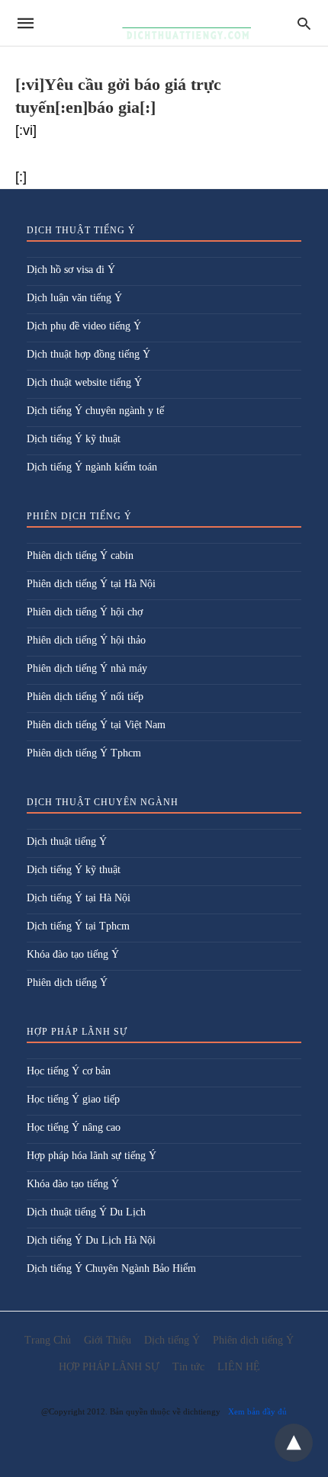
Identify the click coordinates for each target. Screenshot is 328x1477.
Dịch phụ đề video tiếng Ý (84, 326)
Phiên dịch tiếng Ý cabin (80, 555)
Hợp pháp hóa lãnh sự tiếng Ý (91, 1155)
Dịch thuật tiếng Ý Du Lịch (86, 1212)
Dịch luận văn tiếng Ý (74, 297)
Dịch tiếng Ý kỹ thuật (74, 439)
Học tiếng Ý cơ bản (69, 1071)
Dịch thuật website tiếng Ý (84, 382)
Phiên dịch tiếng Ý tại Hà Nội (91, 583)
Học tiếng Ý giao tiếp (73, 1099)
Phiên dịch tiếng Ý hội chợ (85, 612)
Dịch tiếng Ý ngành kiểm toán (92, 467)
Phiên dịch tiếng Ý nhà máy (87, 668)
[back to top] (294, 1443)
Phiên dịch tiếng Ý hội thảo (86, 640)
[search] (304, 23)
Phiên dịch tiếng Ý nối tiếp (85, 696)
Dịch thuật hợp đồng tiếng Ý (88, 354)
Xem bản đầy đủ (257, 1411)
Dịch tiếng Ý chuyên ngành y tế (95, 410)
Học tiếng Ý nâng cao (74, 1127)
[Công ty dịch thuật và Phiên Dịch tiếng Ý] (163, 23)
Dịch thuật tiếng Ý (67, 841)
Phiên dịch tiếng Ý (67, 982)
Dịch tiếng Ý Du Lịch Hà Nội (91, 1240)
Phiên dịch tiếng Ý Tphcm (84, 753)
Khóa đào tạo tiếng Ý (73, 954)
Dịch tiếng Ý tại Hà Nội (78, 898)
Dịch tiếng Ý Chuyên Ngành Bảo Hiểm (111, 1268)
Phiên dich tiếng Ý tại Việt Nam (96, 724)
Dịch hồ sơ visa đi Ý (71, 269)
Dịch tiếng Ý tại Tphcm (78, 926)
